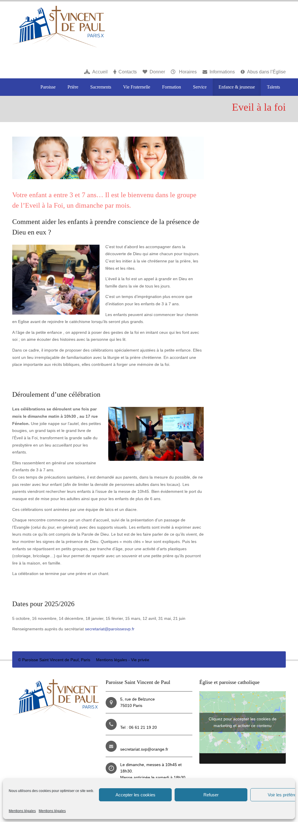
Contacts (127, 71)
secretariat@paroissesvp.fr (109, 629)
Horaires (187, 71)
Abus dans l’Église (266, 71)
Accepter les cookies (135, 794)
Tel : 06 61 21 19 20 (138, 727)
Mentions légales (22, 811)
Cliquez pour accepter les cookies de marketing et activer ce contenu (242, 722)
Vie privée (140, 659)
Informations (222, 71)
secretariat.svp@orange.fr (144, 749)
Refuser (211, 794)
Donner (157, 71)
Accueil (100, 71)
